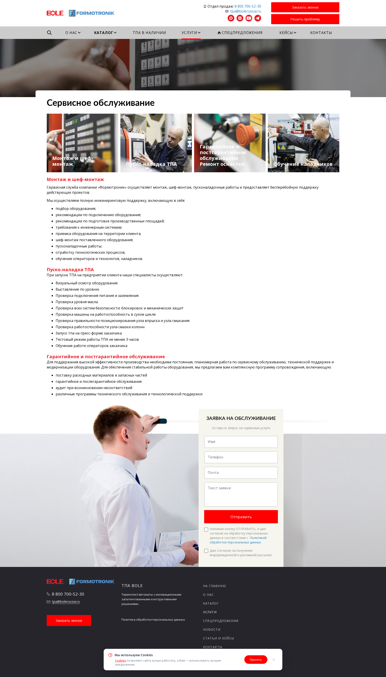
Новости (211, 629)
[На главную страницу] (81, 12)
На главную (214, 586)
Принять (256, 660)
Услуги (210, 612)
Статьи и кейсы (218, 638)
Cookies (120, 660)
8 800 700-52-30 (248, 6)
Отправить (241, 516)
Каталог (211, 603)
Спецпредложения (220, 621)
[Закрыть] (274, 660)
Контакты (212, 647)
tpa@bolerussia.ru (245, 11)
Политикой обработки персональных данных (238, 540)
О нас (208, 594)
